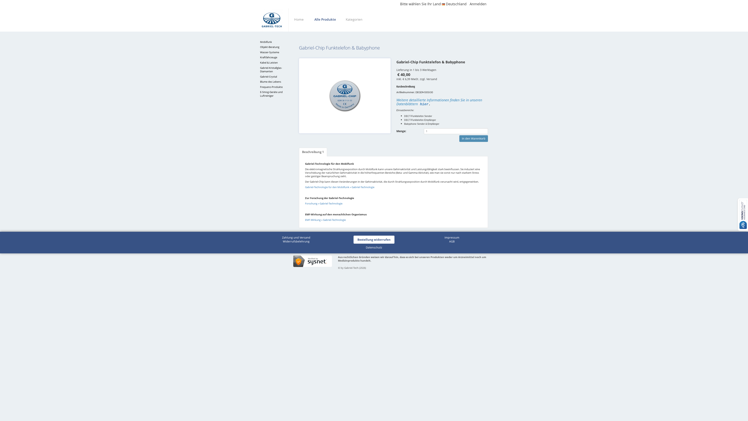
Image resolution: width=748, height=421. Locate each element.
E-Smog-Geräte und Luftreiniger (271, 93)
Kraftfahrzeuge (268, 57)
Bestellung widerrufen (374, 239)
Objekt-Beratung (269, 47)
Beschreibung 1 (313, 152)
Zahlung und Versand (296, 237)
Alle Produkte (325, 19)
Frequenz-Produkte (271, 87)
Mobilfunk (266, 42)
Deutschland (456, 4)
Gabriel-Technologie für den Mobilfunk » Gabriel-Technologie (339, 187)
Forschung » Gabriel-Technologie (323, 203)
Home (299, 19)
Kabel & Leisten (269, 62)
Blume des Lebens (270, 81)
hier (424, 104)
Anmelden (478, 4)
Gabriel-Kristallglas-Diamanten (271, 69)
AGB (452, 241)
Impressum (452, 237)
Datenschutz (374, 247)
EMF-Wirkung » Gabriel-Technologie (325, 220)
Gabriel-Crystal (268, 76)
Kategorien (354, 19)
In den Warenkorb (473, 138)
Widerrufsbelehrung (296, 241)
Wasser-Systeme (269, 52)
